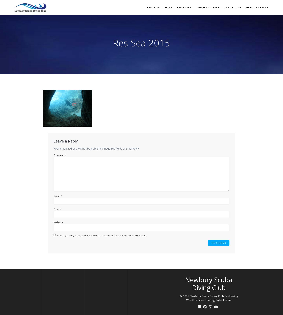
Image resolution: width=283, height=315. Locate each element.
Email (57, 209)
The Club (153, 7)
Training (183, 7)
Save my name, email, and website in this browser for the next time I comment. (101, 235)
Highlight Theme (220, 300)
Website (58, 222)
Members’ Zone (207, 7)
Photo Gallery (256, 7)
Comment (60, 155)
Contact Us (233, 7)
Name (58, 196)
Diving (167, 7)
